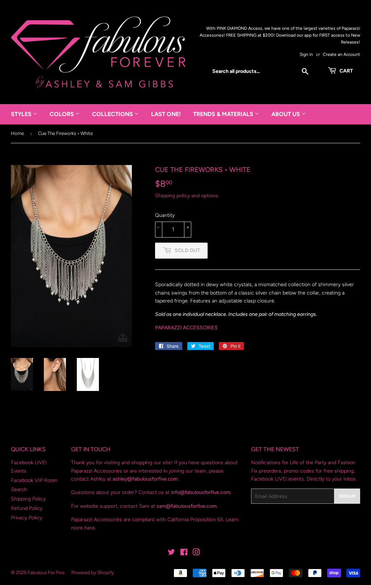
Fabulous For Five (46, 572)
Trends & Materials (224, 114)
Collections (113, 114)
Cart (345, 71)
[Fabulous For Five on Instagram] (196, 553)
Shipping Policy (28, 499)
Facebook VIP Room (34, 480)
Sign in (306, 54)
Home (17, 133)
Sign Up (347, 496)
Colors (62, 114)
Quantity (165, 215)
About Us (286, 114)
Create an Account (341, 54)
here (89, 528)
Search (19, 489)
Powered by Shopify (92, 572)
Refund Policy (26, 508)
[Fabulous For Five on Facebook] (184, 553)
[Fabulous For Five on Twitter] (171, 553)
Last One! (166, 114)
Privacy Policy (26, 518)
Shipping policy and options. (187, 196)
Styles (22, 114)
